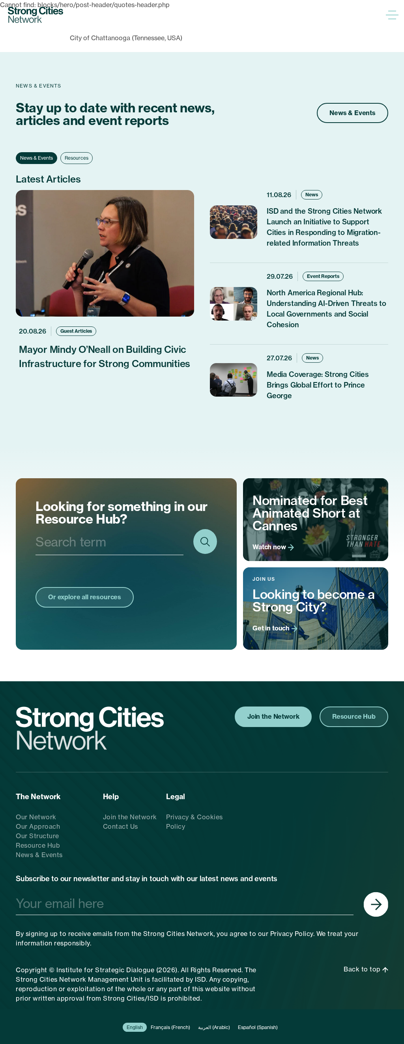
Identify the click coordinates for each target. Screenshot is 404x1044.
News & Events (352, 113)
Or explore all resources (84, 597)
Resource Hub (38, 845)
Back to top (363, 969)
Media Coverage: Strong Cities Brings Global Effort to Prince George (318, 385)
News (311, 195)
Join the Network (130, 817)
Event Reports (323, 276)
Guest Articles (76, 331)
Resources (76, 158)
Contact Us (120, 826)
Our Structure (37, 836)
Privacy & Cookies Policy (194, 821)
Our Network (36, 817)
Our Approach (38, 826)
